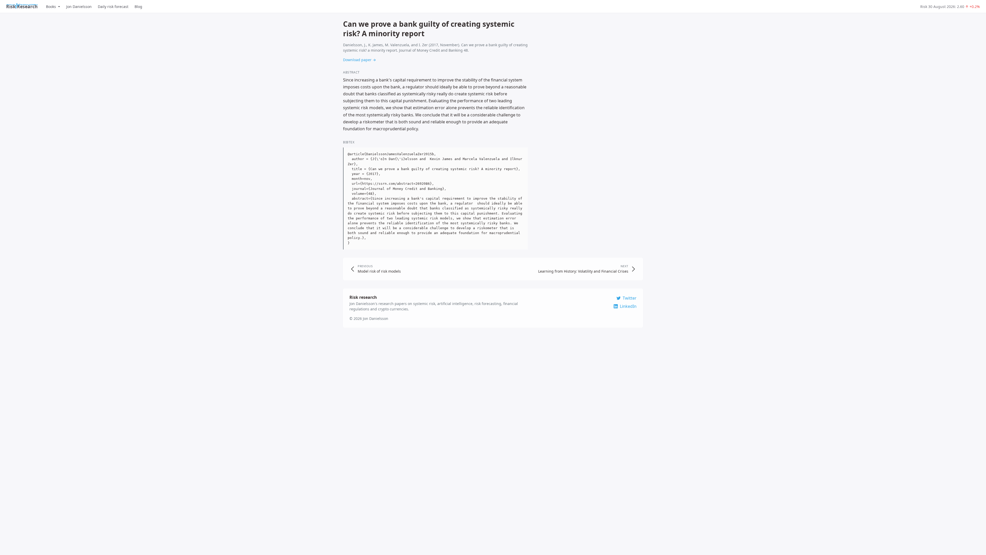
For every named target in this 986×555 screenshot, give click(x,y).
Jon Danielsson (79, 6)
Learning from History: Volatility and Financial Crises (583, 271)
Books (51, 6)
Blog (138, 6)
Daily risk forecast (113, 6)
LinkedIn (628, 306)
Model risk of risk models (379, 271)
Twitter (630, 298)
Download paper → (359, 59)
